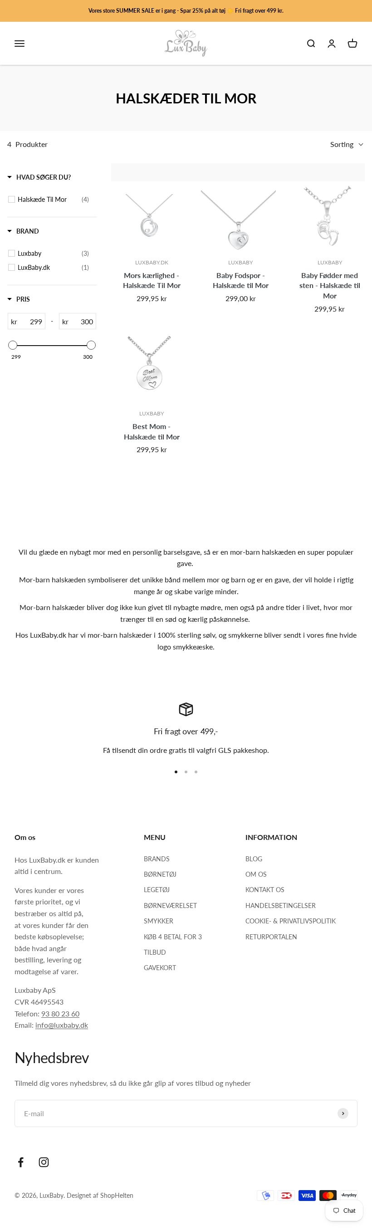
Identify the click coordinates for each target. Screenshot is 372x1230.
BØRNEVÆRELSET (170, 905)
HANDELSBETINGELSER (280, 905)
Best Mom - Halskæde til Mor (152, 431)
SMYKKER (158, 921)
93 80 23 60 (60, 1013)
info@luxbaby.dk (61, 1024)
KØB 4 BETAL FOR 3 (173, 937)
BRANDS (157, 859)
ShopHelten (116, 1195)
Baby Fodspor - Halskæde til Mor (241, 280)
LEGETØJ (157, 889)
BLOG (253, 859)
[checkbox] (53, 199)
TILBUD (155, 952)
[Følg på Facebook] (21, 1162)
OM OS (256, 874)
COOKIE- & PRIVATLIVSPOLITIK (290, 921)
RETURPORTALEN (271, 937)
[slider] (12, 345)
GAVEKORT (160, 967)
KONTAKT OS (264, 889)
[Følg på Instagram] (44, 1162)
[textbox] (31, 321)
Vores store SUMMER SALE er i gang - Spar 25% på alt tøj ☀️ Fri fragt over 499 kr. (186, 10)
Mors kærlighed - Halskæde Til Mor (152, 280)
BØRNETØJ (160, 874)
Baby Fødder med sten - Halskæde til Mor (329, 285)
